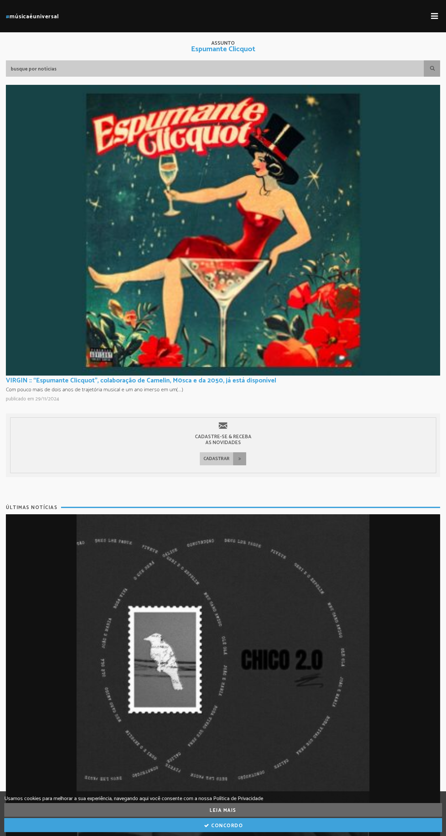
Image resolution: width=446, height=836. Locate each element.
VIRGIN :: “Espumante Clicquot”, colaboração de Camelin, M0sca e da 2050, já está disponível (141, 380)
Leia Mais (223, 810)
